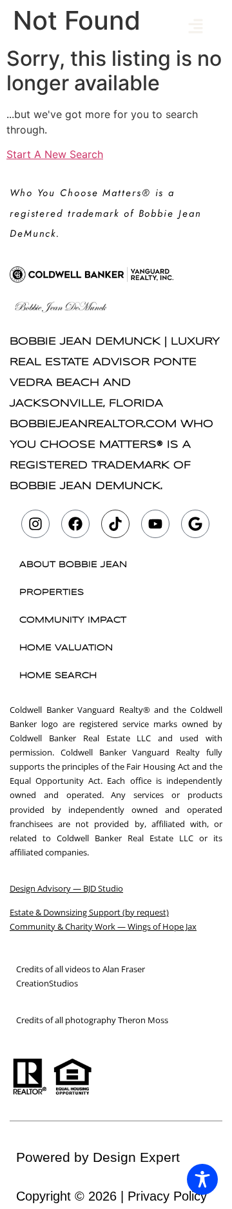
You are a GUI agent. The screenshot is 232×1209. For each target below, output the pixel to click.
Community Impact (72, 620)
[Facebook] (75, 524)
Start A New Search (54, 154)
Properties (51, 592)
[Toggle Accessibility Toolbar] (202, 1179)
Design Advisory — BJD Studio (66, 888)
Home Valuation (66, 648)
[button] (196, 27)
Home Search (58, 676)
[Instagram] (35, 524)
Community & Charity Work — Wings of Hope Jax (103, 926)
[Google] (195, 524)
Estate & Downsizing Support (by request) (89, 912)
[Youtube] (155, 524)
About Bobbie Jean (73, 565)
